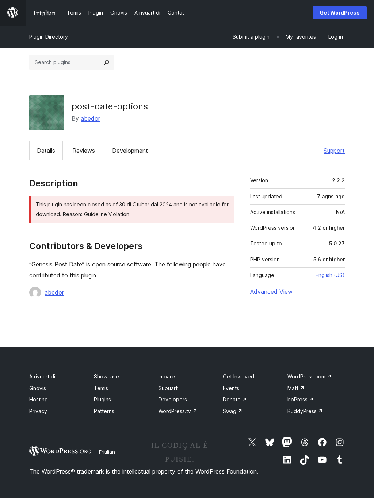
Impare (167, 376)
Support (334, 150)
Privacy (38, 411)
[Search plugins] (106, 62)
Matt (296, 388)
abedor (90, 118)
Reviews (83, 150)
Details (46, 150)
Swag (233, 411)
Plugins (102, 399)
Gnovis (37, 388)
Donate (235, 399)
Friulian (107, 452)
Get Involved (238, 376)
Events (231, 388)
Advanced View (271, 291)
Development (130, 150)
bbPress (300, 399)
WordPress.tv (178, 411)
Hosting (38, 399)
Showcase (106, 376)
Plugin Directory (48, 37)
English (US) (330, 275)
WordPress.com (309, 376)
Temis (101, 388)
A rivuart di (42, 376)
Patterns (104, 411)
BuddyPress (305, 411)
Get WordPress (340, 12)
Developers (173, 399)
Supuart (168, 388)
